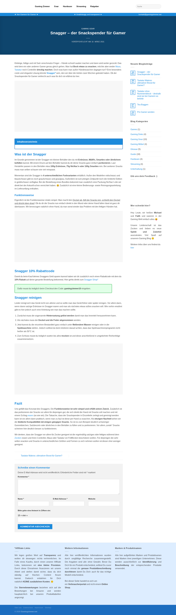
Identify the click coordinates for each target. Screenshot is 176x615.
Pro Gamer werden (145, 112)
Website (91, 499)
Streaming (81, 6)
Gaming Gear (87, 29)
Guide (133, 154)
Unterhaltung (136, 169)
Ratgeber (94, 6)
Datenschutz (28, 608)
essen (30, 415)
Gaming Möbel (137, 144)
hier (132, 248)
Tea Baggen (142, 104)
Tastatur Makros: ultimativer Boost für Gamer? (41, 456)
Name (21, 499)
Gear (56, 6)
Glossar (134, 149)
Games (134, 129)
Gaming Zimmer (42, 6)
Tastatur (18, 70)
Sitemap (48, 608)
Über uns (18, 608)
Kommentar (23, 477)
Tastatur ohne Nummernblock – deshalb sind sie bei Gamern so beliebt (149, 95)
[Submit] (159, 6)
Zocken (18, 438)
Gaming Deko (137, 134)
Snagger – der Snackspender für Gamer (148, 73)
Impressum (39, 608)
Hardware (67, 6)
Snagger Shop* (91, 280)
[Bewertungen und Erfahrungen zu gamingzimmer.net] (146, 191)
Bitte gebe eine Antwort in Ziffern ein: (34, 510)
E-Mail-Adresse (60, 499)
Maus (117, 66)
